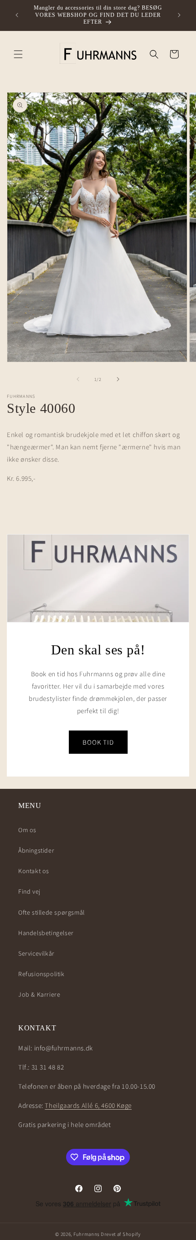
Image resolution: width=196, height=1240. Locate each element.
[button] (18, 54)
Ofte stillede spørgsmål (51, 912)
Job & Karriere (39, 994)
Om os (27, 830)
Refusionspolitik (41, 974)
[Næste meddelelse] (179, 15)
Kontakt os (33, 871)
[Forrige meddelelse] (17, 15)
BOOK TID (98, 742)
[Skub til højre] (118, 379)
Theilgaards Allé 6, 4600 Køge (88, 1105)
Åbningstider (36, 850)
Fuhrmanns (86, 1234)
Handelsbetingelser (46, 933)
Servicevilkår (36, 953)
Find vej (29, 891)
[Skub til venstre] (78, 379)
